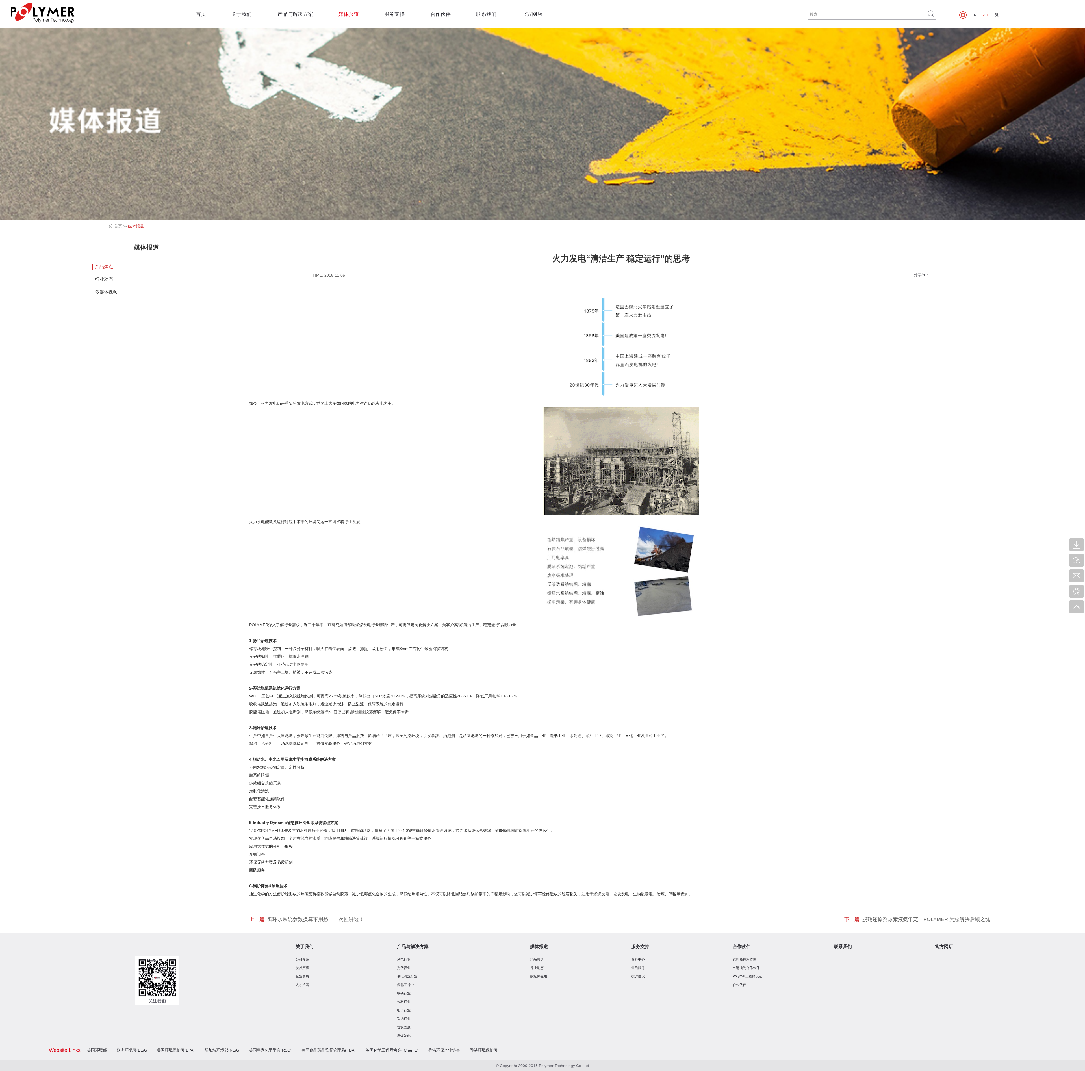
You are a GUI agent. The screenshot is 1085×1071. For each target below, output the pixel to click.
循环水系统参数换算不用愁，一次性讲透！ (315, 919)
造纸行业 (404, 1019)
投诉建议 (638, 976)
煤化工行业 (405, 985)
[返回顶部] (1076, 606)
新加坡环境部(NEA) (222, 1050)
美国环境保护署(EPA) (176, 1050)
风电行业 (404, 959)
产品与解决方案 (295, 14)
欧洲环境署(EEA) (132, 1050)
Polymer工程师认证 (747, 976)
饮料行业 (404, 1002)
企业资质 (302, 976)
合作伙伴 (440, 14)
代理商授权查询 (744, 959)
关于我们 (241, 14)
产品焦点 (104, 266)
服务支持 (394, 14)
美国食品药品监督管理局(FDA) (328, 1050)
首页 (201, 14)
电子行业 (404, 1010)
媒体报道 (348, 14)
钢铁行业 (404, 993)
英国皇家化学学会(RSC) (270, 1050)
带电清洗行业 (407, 976)
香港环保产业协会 (444, 1050)
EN (974, 15)
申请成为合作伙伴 (746, 968)
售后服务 (638, 968)
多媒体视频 (106, 292)
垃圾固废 (404, 1027)
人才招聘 (302, 985)
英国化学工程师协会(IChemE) (392, 1050)
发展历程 (302, 968)
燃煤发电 (404, 1036)
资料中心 (638, 959)
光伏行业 (404, 968)
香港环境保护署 (484, 1050)
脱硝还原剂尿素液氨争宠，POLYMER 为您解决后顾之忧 (926, 919)
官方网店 (532, 14)
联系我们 (486, 14)
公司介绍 (302, 959)
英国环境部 (97, 1050)
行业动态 (104, 279)
